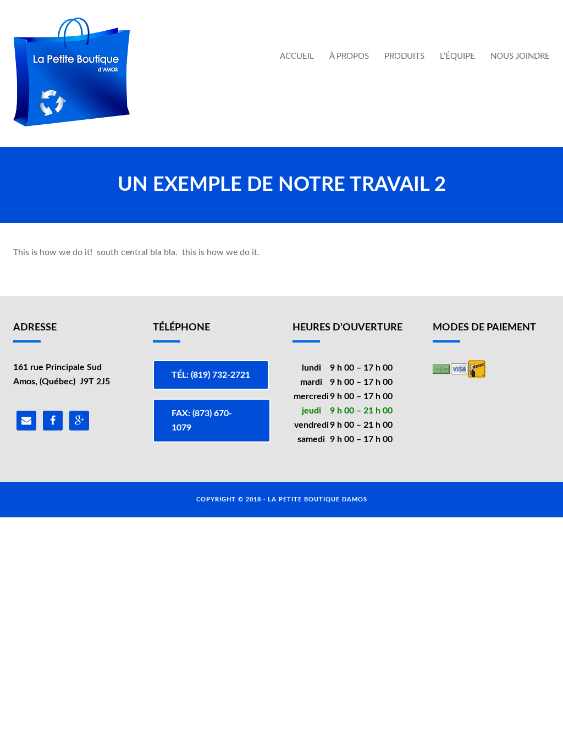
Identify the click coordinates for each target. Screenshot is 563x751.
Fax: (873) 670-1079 (202, 420)
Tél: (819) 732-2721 (211, 375)
